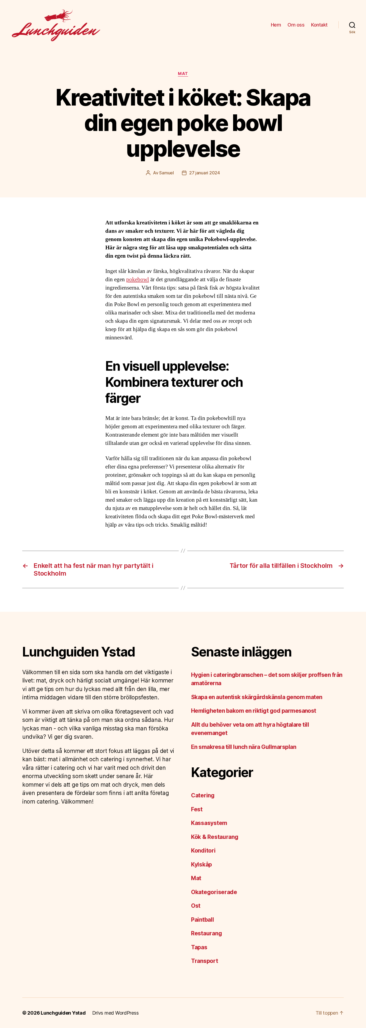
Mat (183, 73)
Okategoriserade (214, 892)
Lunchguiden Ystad (63, 1013)
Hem (276, 25)
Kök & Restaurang (214, 837)
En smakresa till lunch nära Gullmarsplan (243, 747)
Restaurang (206, 933)
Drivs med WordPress (115, 1013)
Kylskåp (201, 864)
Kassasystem (209, 823)
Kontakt (319, 25)
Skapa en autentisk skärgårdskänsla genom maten (256, 697)
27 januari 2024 (204, 172)
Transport (204, 961)
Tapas (199, 947)
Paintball (202, 919)
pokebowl (137, 279)
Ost (195, 905)
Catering (203, 795)
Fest (197, 809)
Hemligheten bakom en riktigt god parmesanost (254, 710)
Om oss (295, 25)
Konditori (203, 850)
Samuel (166, 172)
